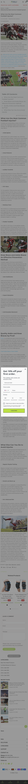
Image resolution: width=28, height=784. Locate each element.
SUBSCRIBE (14, 410)
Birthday (5, 394)
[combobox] (6, 390)
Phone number (6, 387)
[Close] (25, 369)
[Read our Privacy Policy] (24, 406)
